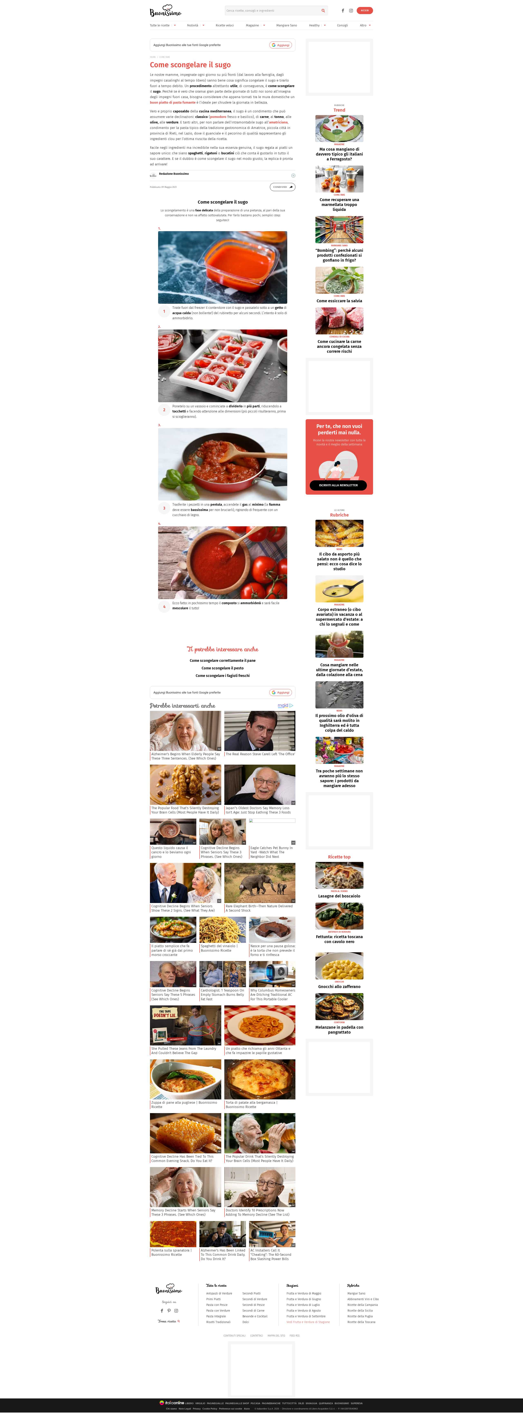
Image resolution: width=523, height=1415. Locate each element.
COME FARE (164, 57)
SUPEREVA (357, 1403)
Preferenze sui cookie (230, 1408)
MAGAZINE (339, 144)
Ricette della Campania (363, 1305)
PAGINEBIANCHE (271, 1403)
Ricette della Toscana (361, 1322)
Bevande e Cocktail (255, 1316)
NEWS (339, 549)
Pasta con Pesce (217, 1305)
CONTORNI (339, 1022)
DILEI (301, 1403)
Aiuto (247, 1408)
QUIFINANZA (326, 1403)
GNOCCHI (339, 981)
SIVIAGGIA (311, 1403)
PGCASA (255, 1403)
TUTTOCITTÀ (289, 1403)
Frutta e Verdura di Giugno (304, 1299)
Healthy (314, 25)
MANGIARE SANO (339, 245)
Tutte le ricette (160, 25)
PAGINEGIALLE (215, 1403)
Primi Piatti (213, 1299)
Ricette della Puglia (360, 1316)
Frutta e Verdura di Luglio (303, 1305)
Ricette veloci (225, 25)
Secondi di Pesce (254, 1305)
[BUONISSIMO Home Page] (166, 10)
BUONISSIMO (342, 1403)
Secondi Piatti (252, 1293)
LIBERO (189, 1403)
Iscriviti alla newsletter (338, 485)
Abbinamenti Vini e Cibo (363, 1299)
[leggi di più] (293, 176)
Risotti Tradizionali (218, 1322)
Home (153, 57)
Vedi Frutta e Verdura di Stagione (308, 1322)
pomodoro (218, 117)
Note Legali (185, 1408)
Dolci (246, 1322)
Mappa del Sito (276, 1335)
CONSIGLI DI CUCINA (339, 336)
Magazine (252, 25)
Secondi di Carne (254, 1310)
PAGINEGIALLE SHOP (237, 1403)
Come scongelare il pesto (223, 668)
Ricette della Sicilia (360, 1310)
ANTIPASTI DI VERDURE (339, 932)
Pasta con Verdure (218, 1310)
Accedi (365, 10)
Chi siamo (171, 1408)
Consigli (342, 25)
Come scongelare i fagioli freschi (223, 675)
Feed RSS (294, 1335)
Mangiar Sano (356, 1293)
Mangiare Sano (286, 25)
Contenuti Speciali (235, 1335)
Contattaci (256, 1335)
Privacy (197, 1408)
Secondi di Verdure (255, 1299)
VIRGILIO (200, 1403)
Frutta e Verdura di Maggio (304, 1293)
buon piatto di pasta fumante (173, 102)
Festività (192, 25)
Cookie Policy (209, 1408)
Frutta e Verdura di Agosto (304, 1310)
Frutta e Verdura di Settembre (306, 1316)
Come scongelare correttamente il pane (223, 660)
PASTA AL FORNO (339, 891)
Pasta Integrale (216, 1316)
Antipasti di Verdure (219, 1293)
